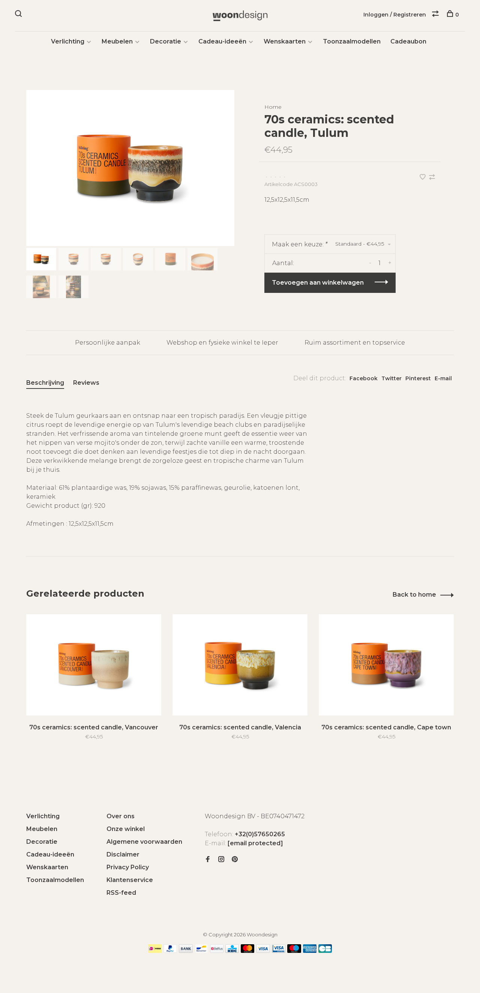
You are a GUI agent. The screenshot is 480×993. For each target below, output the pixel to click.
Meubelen (117, 41)
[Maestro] (294, 950)
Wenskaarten (285, 41)
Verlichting (67, 41)
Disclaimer (123, 854)
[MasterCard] (248, 950)
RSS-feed (121, 892)
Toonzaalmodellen (352, 41)
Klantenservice (129, 880)
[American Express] (310, 950)
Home (273, 107)
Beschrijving (45, 382)
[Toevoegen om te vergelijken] (432, 177)
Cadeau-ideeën (222, 41)
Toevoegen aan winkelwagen (318, 282)
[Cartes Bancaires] (325, 950)
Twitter (391, 378)
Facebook (364, 378)
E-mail (443, 378)
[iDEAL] (155, 950)
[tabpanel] (130, 168)
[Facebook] (208, 859)
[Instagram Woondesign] (221, 859)
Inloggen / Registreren (394, 14)
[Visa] (263, 950)
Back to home (414, 594)
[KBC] (232, 950)
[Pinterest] (235, 859)
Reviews (86, 382)
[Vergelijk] (436, 14)
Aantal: (283, 263)
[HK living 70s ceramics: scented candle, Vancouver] (93, 665)
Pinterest (418, 378)
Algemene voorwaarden (144, 841)
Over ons (120, 816)
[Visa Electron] (278, 950)
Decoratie (165, 41)
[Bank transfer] (186, 950)
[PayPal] (170, 950)
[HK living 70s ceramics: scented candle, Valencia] (240, 665)
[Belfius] (217, 950)
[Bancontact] (201, 950)
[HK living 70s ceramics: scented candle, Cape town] (386, 665)
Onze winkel (125, 828)
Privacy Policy (127, 867)
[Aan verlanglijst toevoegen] (423, 177)
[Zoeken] (19, 14)
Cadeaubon (408, 41)
